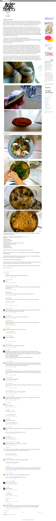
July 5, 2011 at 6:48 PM (11, 341)
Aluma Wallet (8, 383)
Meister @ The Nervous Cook (11, 285)
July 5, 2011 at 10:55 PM (11, 347)
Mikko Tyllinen (8, 377)
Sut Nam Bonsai (47, 105)
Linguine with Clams (8, 19)
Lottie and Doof (47, 101)
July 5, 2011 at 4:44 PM (11, 325)
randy (7, 409)
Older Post (39, 512)
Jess (6, 466)
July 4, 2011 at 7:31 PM (11, 312)
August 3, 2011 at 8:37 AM (12, 495)
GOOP (38, 27)
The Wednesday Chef (48, 107)
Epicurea (7, 315)
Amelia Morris (8, 361)
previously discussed (33, 40)
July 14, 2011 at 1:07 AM (11, 439)
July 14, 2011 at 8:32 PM (11, 478)
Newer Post (5, 512)
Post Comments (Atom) (12, 514)
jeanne (7, 492)
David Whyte (46, 98)
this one (46, 79)
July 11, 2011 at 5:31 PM (11, 400)
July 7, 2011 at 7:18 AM (11, 380)
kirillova (7, 436)
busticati (7, 458)
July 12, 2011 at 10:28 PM (11, 424)
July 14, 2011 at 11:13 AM (11, 455)
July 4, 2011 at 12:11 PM (11, 305)
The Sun (46, 106)
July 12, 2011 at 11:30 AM (11, 416)
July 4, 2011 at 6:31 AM (11, 289)
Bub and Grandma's (48, 97)
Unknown (7, 402)
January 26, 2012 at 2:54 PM (12, 501)
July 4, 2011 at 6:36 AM (11, 295)
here (49, 75)
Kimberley (7, 369)
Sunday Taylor (8, 308)
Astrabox (7, 498)
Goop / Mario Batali (25, 236)
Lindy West (46, 100)
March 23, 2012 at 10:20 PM (12, 508)
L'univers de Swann (9, 481)
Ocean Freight (8, 390)
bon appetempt (8, 473)
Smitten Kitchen (47, 104)
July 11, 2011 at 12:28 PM (11, 387)
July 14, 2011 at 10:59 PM (11, 484)
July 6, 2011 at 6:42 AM (11, 358)
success (9, 268)
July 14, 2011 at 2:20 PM (11, 463)
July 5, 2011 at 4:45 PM (11, 333)
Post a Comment (6, 510)
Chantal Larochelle (9, 395)
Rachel (7, 349)
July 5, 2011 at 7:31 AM (11, 318)
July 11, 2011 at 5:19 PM (11, 393)
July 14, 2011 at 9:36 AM (11, 445)
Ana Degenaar (8, 279)
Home (22, 512)
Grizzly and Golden (47, 99)
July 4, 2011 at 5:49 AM (11, 282)
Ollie (6, 447)
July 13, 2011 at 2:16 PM (11, 433)
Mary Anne (7, 344)
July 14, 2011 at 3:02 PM (11, 470)
